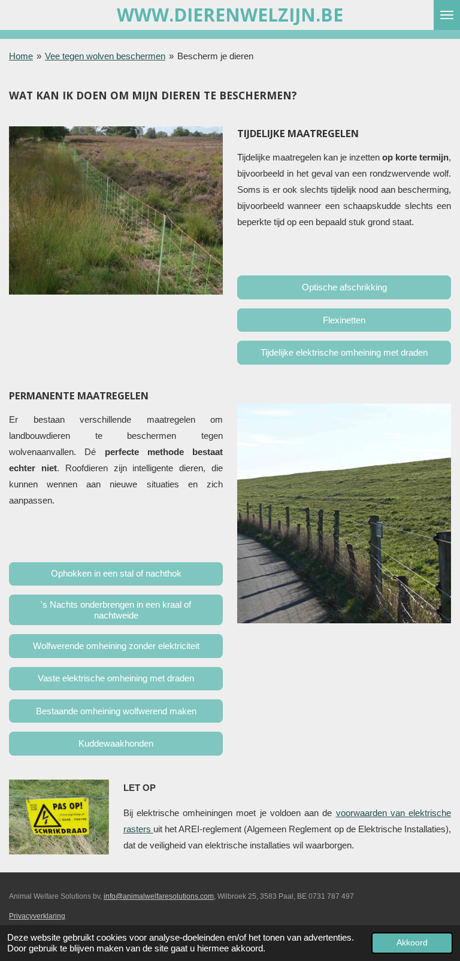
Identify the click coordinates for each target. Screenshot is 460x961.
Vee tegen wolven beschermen (105, 56)
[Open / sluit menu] (447, 15)
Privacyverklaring (37, 916)
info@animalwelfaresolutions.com (159, 896)
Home (21, 56)
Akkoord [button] (412, 942)
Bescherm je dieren (215, 56)
